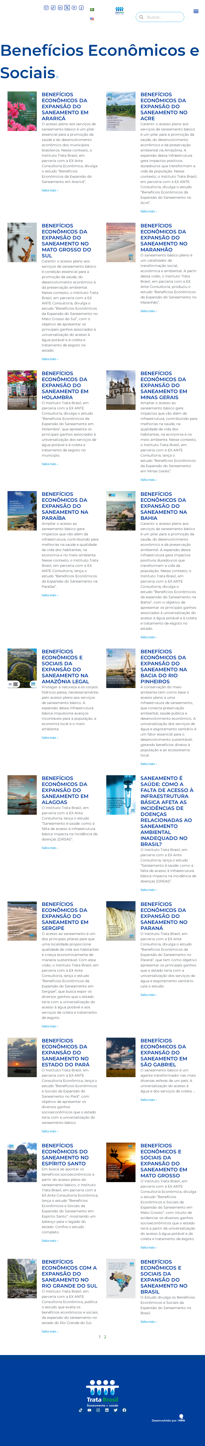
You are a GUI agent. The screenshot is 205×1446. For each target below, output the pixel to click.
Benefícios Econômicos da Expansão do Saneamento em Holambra (65, 385)
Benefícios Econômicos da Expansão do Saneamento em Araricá (65, 106)
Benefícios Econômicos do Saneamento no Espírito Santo (65, 1155)
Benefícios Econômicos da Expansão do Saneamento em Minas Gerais (163, 385)
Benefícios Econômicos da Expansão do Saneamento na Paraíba (65, 506)
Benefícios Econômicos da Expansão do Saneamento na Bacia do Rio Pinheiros (163, 667)
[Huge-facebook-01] (81, 7)
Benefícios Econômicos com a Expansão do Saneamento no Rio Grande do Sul (69, 1274)
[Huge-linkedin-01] (60, 7)
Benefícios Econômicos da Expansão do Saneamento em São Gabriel (163, 1053)
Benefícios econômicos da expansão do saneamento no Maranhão (164, 238)
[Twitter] (116, 1410)
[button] (196, 11)
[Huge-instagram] (46, 7)
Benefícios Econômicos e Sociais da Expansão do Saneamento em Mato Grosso (163, 1161)
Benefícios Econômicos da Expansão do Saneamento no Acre (164, 106)
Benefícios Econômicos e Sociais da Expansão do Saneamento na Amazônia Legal (65, 667)
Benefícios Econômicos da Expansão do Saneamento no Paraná (164, 916)
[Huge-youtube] (74, 7)
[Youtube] (89, 1410)
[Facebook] (124, 1410)
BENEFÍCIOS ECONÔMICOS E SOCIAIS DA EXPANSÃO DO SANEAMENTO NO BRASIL (164, 1277)
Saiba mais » (50, 190)
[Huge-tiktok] (53, 7)
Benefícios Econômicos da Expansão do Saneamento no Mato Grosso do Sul (66, 241)
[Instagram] (98, 1410)
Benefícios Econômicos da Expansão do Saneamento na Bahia (163, 506)
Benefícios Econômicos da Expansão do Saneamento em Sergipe (65, 916)
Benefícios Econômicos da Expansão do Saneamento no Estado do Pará (66, 1053)
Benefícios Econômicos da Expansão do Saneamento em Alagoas (65, 790)
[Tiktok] (80, 1410)
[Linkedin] (107, 1410)
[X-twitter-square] (67, 7)
